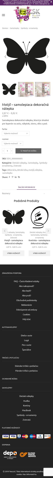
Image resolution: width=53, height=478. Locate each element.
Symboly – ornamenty (26, 415)
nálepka (38, 169)
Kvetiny (26, 405)
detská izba (22, 169)
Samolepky (14, 28)
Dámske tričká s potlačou (26, 366)
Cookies (26, 314)
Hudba (26, 400)
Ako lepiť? (26, 290)
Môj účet (27, 319)
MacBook (26, 410)
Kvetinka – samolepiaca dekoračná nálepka (39, 242)
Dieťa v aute (26, 335)
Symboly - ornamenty (29, 28)
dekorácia (11, 169)
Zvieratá (17, 165)
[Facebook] (9, 177)
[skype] (18, 177)
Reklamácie (26, 305)
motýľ (31, 169)
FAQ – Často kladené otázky (26, 281)
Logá (26, 340)
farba (4, 129)
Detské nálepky (20, 162)
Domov (5, 28)
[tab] (26, 187)
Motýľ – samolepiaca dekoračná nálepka (13, 242)
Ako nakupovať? (26, 286)
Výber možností (13, 253)
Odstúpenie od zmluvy (26, 309)
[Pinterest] (12, 177)
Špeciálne (26, 349)
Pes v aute (26, 345)
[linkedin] (15, 177)
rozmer (5, 139)
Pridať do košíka (29, 151)
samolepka (7, 172)
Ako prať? (26, 295)
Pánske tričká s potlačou (26, 370)
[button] (5, 56)
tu (35, 474)
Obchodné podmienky (26, 300)
